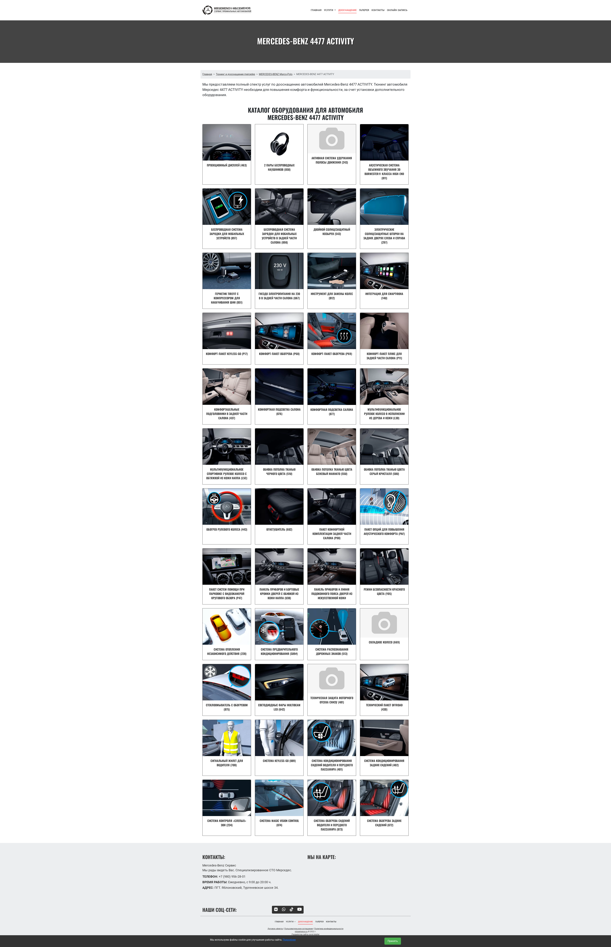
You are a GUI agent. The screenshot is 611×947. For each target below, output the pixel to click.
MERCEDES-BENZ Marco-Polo (275, 74)
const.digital (314, 934)
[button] (330, 10)
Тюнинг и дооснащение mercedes (235, 74)
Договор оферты (275, 929)
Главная (207, 74)
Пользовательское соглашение (298, 929)
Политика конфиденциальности (328, 929)
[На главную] (226, 10)
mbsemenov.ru (301, 931)
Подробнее (289, 939)
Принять (393, 941)
